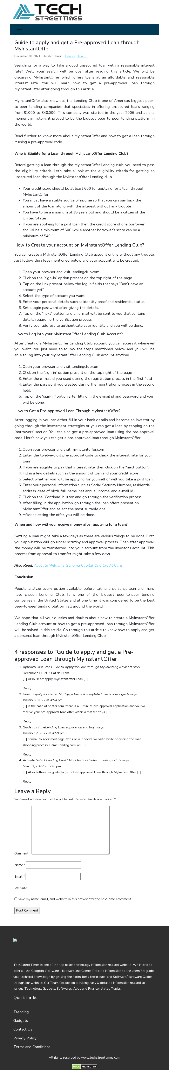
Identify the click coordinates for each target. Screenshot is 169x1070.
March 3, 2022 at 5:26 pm (42, 766)
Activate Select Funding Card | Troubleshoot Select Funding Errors (72, 760)
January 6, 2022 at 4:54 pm (42, 700)
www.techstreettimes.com (100, 1057)
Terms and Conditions (31, 1046)
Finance (70, 56)
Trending (21, 1011)
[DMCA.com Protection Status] (84, 1066)
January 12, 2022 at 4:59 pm (44, 733)
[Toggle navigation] (19, 29)
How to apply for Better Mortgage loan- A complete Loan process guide (76, 694)
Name (19, 865)
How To (82, 56)
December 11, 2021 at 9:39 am (46, 673)
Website (20, 888)
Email (19, 876)
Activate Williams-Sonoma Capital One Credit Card (78, 565)
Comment (22, 853)
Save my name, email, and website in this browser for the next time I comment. (75, 899)
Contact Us (22, 1029)
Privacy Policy (24, 1038)
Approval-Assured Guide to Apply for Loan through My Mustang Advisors (77, 667)
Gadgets (20, 1020)
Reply (27, 688)
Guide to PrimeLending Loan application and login (59, 727)
